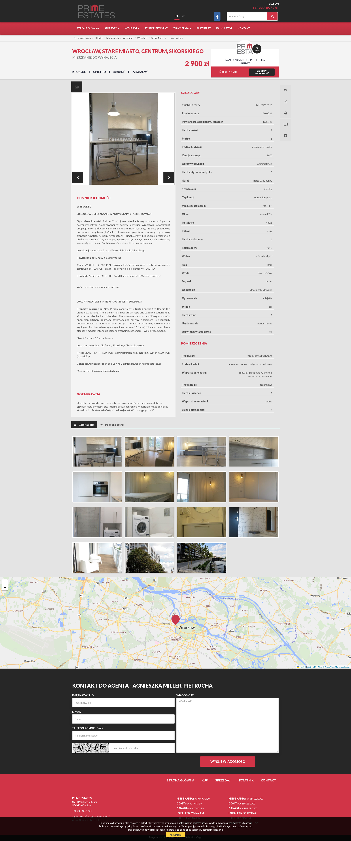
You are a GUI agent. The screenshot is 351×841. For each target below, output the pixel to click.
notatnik (246, 780)
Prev (77, 177)
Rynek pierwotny (156, 28)
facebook (217, 16)
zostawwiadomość (262, 72)
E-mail (76, 711)
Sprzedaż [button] (110, 28)
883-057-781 (229, 71)
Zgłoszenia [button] (181, 28)
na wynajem (193, 798)
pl (177, 15)
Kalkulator (224, 28)
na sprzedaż (246, 798)
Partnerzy (204, 28)
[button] (175, 618)
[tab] (76, 86)
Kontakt (244, 28)
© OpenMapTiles (314, 666)
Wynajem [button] (131, 28)
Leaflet (302, 666)
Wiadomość (185, 695)
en (183, 15)
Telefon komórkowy (87, 728)
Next (168, 177)
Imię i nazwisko (83, 695)
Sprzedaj (222, 780)
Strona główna (88, 28)
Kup (205, 780)
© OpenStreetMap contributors (336, 666)
